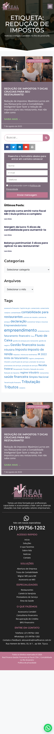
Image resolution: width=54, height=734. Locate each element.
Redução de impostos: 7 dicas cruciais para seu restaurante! (26, 91)
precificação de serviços (20, 362)
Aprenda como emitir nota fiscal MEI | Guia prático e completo (25, 212)
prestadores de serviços (12, 366)
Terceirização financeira (12, 382)
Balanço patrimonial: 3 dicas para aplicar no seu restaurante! (26, 244)
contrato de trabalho (30, 317)
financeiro (24, 335)
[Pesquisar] (46, 137)
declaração (19, 321)
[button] (50, 6)
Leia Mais (8, 219)
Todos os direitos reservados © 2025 (27, 654)
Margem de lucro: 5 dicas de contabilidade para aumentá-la (25, 228)
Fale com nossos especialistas (27, 522)
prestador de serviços (37, 362)
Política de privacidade (27, 662)
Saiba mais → (12, 119)
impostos (16, 355)
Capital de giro (25, 308)
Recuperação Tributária (21, 369)
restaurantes (44, 373)
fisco (32, 336)
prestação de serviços (30, 366)
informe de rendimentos (28, 355)
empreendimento (20, 330)
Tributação (31, 382)
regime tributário (29, 372)
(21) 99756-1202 (27, 527)
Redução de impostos (11, 373)
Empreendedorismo (15, 325)
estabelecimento (43, 331)
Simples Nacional (38, 376)
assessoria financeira (11, 308)
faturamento (11, 335)
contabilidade (16, 313)
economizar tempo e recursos (37, 322)
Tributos (11, 387)
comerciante (35, 308)
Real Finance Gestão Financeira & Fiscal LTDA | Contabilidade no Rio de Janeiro (27, 658)
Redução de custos (37, 369)
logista (31, 358)
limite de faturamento (16, 358)
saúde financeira (16, 376)
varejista (22, 388)
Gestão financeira (23, 345)
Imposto (21, 349)
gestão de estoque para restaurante (25, 341)
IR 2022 (42, 354)
